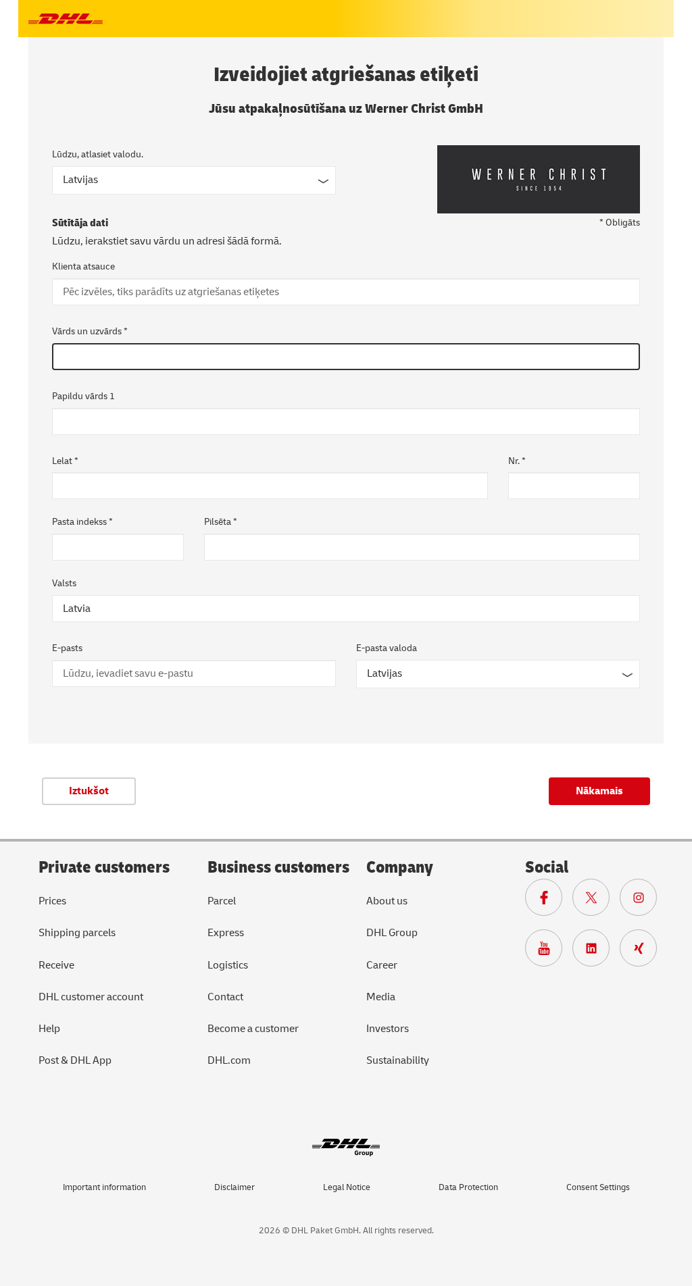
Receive (56, 965)
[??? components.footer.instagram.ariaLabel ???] (643, 901)
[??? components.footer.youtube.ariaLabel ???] (548, 951)
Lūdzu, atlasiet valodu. (97, 154)
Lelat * (65, 461)
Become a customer (253, 1028)
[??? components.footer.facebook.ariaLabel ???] (548, 901)
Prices (52, 901)
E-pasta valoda (386, 648)
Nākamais (599, 791)
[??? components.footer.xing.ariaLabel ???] (643, 951)
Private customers (104, 867)
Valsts (64, 583)
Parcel (221, 901)
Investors (387, 1028)
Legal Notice (346, 1187)
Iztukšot (89, 791)
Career (381, 965)
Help (49, 1028)
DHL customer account (91, 997)
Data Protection (468, 1187)
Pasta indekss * (82, 522)
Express (225, 933)
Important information (104, 1187)
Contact (225, 997)
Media (380, 997)
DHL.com (229, 1060)
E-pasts (67, 648)
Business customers (278, 867)
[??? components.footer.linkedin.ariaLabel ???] (596, 951)
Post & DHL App (75, 1060)
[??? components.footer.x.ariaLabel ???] (596, 901)
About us (386, 901)
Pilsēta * (220, 522)
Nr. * (517, 461)
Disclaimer (234, 1187)
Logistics (227, 965)
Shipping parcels (77, 933)
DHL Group (392, 933)
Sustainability (397, 1060)
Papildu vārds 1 (83, 396)
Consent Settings (598, 1187)
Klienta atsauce (83, 266)
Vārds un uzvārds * (90, 331)
